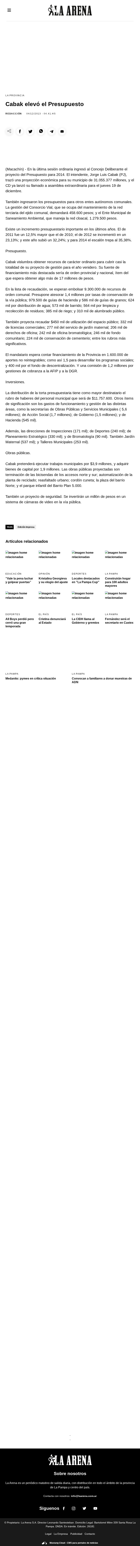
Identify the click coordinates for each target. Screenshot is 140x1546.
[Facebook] (63, 1509)
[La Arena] (70, 11)
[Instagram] (73, 1509)
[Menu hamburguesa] (9, 10)
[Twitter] (84, 1509)
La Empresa (61, 1533)
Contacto (90, 1533)
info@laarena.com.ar (84, 1496)
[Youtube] (95, 1509)
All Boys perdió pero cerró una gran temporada (19, 622)
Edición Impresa (26, 527)
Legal (48, 1533)
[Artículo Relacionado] (20, 559)
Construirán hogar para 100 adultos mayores (118, 582)
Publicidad (76, 1533)
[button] (20, 131)
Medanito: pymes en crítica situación (30, 678)
